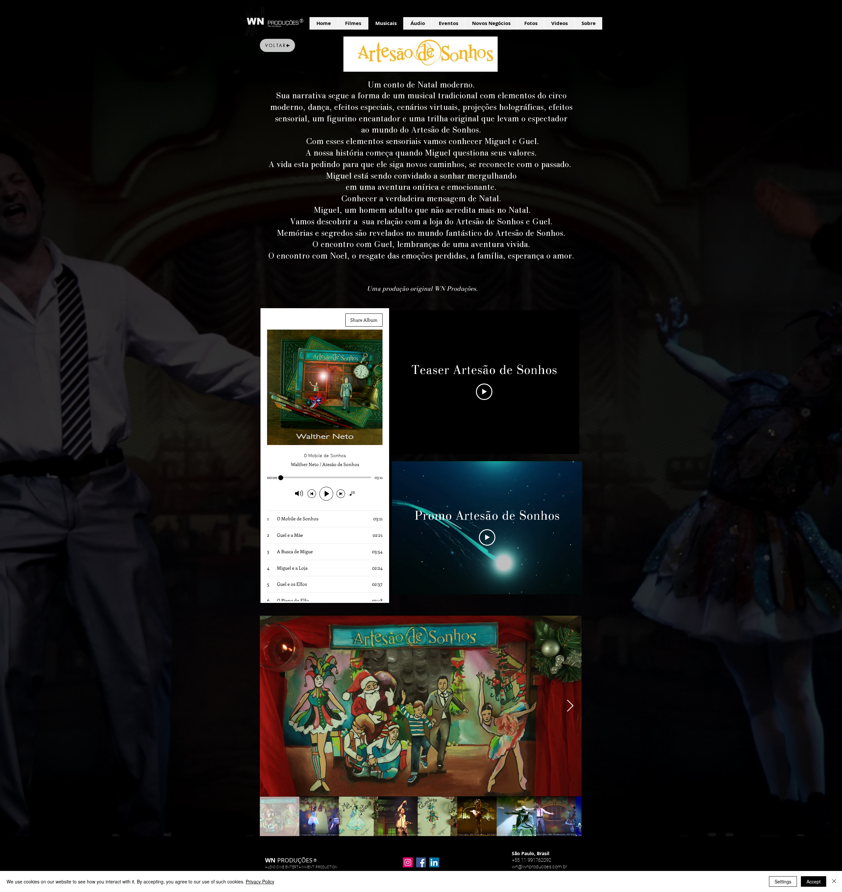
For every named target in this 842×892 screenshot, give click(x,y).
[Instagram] (408, 862)
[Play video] (484, 392)
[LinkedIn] (434, 862)
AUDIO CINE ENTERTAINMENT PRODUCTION (301, 867)
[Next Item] (570, 706)
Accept (813, 881)
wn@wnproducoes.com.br (539, 867)
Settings (783, 881)
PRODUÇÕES (288, 860)
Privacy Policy (260, 881)
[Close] (834, 881)
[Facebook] (421, 862)
